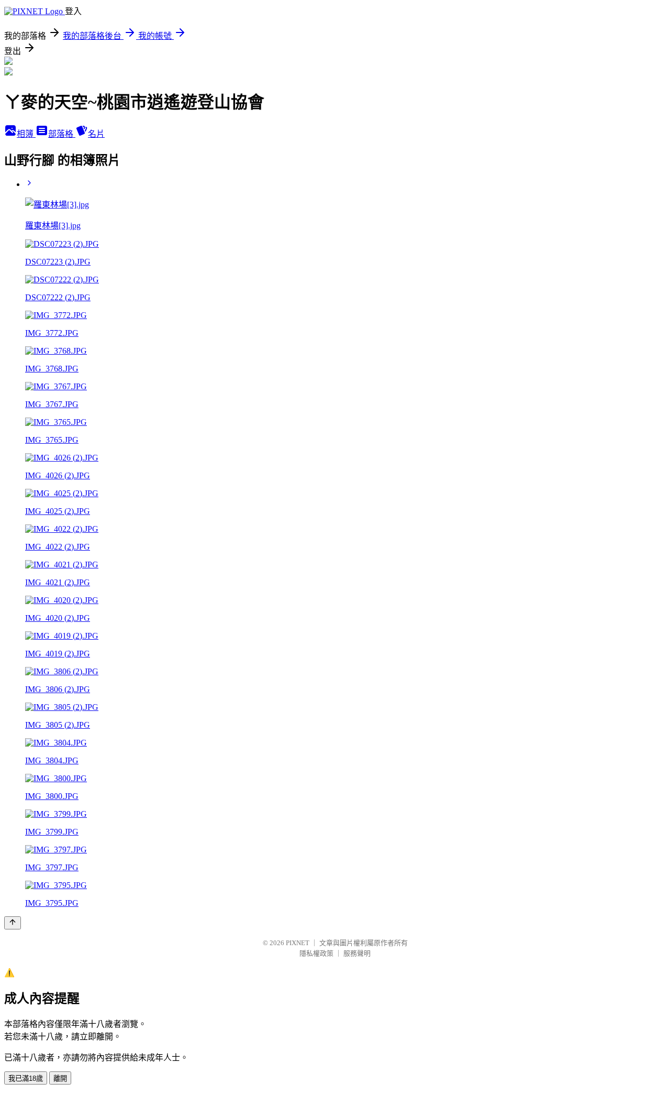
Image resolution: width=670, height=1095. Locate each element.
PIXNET (297, 943)
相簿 (26, 133)
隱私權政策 (316, 953)
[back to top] (12, 922)
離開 (60, 1078)
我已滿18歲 (25, 1078)
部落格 (61, 133)
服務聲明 (357, 953)
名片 (96, 133)
